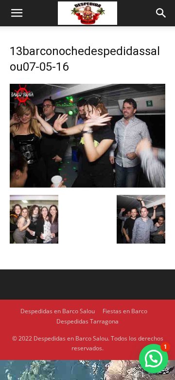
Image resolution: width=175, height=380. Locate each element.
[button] (16, 13)
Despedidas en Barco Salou (57, 311)
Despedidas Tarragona (87, 321)
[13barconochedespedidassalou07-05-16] (87, 185)
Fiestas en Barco (125, 311)
